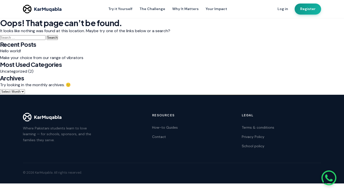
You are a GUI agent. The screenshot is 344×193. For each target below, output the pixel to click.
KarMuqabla (48, 9)
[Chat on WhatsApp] (328, 177)
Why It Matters (185, 9)
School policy (253, 146)
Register (308, 9)
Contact (159, 136)
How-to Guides (165, 127)
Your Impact (216, 9)
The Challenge (152, 9)
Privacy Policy (253, 136)
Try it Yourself (120, 9)
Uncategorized (13, 71)
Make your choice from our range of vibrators (41, 57)
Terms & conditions (258, 127)
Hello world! (10, 51)
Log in (283, 9)
